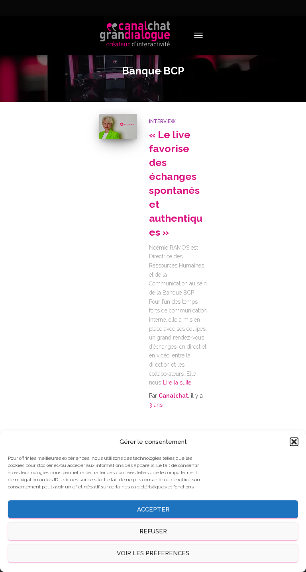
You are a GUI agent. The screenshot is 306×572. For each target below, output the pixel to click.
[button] (294, 442)
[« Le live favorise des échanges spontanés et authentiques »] (118, 126)
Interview (162, 121)
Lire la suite (177, 382)
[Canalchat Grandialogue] (138, 35)
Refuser (153, 531)
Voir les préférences (153, 553)
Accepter (153, 509)
